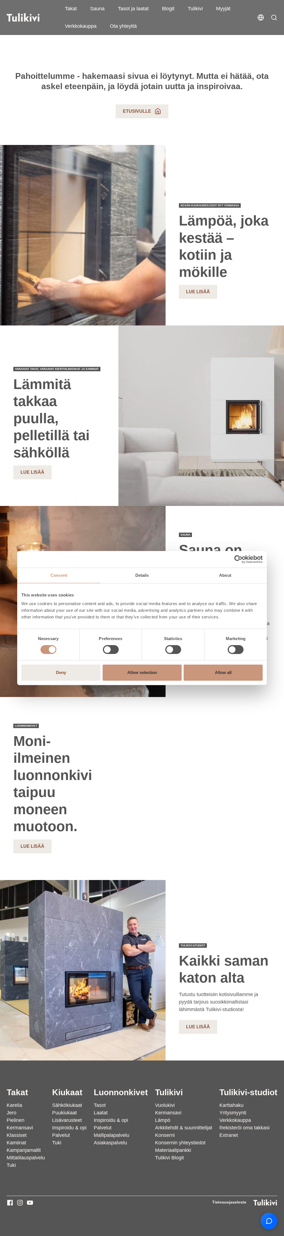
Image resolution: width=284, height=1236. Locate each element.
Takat (71, 8)
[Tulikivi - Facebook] (10, 1202)
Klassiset (17, 1135)
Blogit (168, 8)
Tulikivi (195, 8)
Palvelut (61, 1135)
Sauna (97, 8)
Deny (61, 672)
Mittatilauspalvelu (26, 1157)
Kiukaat (67, 1092)
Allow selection (142, 672)
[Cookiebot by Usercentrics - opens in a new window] (238, 559)
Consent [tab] (58, 575)
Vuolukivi (165, 1105)
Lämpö (162, 1120)
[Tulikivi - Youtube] (30, 1202)
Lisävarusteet (67, 1120)
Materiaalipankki (173, 1150)
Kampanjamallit (24, 1150)
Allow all (223, 672)
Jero (11, 1112)
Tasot (100, 1105)
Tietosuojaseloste (229, 1202)
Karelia (14, 1105)
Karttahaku (231, 1105)
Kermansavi (20, 1127)
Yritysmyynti (232, 1112)
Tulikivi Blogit (169, 1157)
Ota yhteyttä (123, 26)
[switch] (111, 649)
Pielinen (15, 1120)
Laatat (101, 1112)
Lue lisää (198, 291)
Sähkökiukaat (67, 1105)
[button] (274, 17)
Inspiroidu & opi (69, 1127)
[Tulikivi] (30, 17)
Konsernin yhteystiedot (180, 1142)
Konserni (165, 1135)
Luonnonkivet (121, 1092)
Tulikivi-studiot (248, 1092)
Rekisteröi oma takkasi (244, 1127)
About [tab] (225, 575)
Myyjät (223, 8)
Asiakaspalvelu (110, 1142)
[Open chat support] (269, 1221)
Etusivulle (137, 111)
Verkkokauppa (81, 26)
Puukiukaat (64, 1112)
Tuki (11, 1165)
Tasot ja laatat (133, 8)
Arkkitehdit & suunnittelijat (183, 1127)
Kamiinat (16, 1142)
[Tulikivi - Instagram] (20, 1202)
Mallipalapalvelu (111, 1135)
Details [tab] (142, 575)
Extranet (228, 1135)
